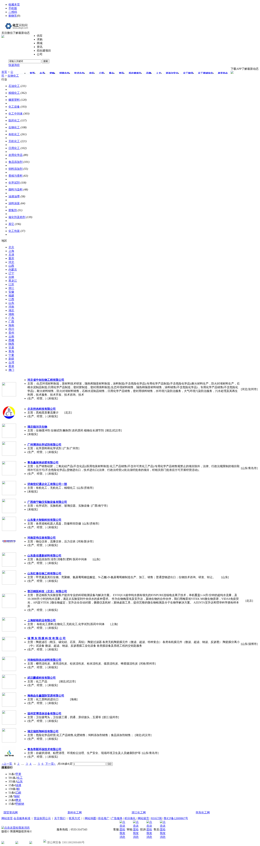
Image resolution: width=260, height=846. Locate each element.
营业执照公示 (42, 818)
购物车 (12, 15)
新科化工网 (75, 812)
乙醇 (18, 792)
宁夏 (11, 355)
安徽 (11, 291)
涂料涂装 (14, 203)
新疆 (11, 358)
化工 (20, 777)
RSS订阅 (156, 818)
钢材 (17, 796)
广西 (11, 321)
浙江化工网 (139, 812)
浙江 (11, 288)
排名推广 (103, 818)
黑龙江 (12, 280)
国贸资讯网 (11, 812)
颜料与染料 (15, 189)
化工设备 (14, 106)
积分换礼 (130, 818)
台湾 (11, 362)
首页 (4, 71)
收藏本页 (14, 4)
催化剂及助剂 (16, 217)
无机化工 (14, 141)
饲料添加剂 (15, 168)
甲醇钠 (20, 803)
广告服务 (117, 818)
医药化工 (14, 120)
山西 (11, 265)
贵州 (11, 332)
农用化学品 (15, 154)
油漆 (18, 785)
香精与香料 (15, 175)
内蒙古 (12, 269)
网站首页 (7, 818)
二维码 (12, 11)
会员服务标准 (21, 818)
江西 (11, 299)
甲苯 (18, 774)
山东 (11, 302)
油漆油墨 (14, 196)
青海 (11, 351)
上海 (11, 250)
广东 (11, 317)
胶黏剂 (12, 210)
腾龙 (18, 800)
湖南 (11, 314)
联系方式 (74, 818)
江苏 (11, 284)
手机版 (12, 8)
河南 (11, 306)
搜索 (45, 61)
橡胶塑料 (14, 99)
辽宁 (11, 273)
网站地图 (90, 818)
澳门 (11, 369)
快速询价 (14, 65)
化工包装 (14, 230)
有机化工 (14, 134)
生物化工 (13, 75)
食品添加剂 (15, 161)
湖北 (11, 310)
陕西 (11, 343)
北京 (11, 247)
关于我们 (59, 818)
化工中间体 (15, 113)
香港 (11, 366)
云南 (11, 336)
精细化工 (14, 92)
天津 (11, 254)
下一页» (50, 763)
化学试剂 (14, 182)
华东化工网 (203, 812)
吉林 (11, 276)
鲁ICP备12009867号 (176, 818)
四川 (11, 329)
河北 (11, 262)
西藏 (11, 340)
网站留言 (143, 818)
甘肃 (11, 347)
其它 (11, 224)
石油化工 (14, 85)
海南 (11, 325)
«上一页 (7, 763)
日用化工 (14, 148)
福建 (11, 295)
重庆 (11, 258)
